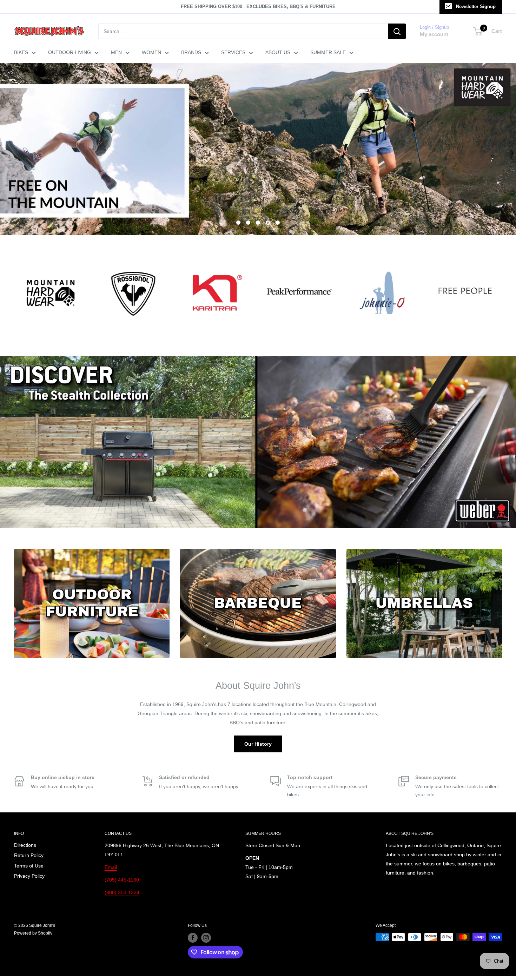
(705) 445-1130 (122, 880)
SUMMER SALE (328, 52)
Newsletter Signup (476, 6)
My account (434, 34)
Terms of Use (29, 866)
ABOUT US (277, 52)
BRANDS (191, 52)
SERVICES (233, 52)
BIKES (21, 52)
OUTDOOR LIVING (69, 52)
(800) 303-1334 (122, 892)
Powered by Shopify (33, 933)
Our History (258, 744)
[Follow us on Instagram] (206, 938)
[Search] (397, 31)
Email (111, 867)
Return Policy (29, 855)
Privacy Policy (29, 876)
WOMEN (151, 52)
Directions (25, 845)
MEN (116, 52)
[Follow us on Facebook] (193, 938)
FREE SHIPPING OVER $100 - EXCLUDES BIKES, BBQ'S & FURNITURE (258, 6)
